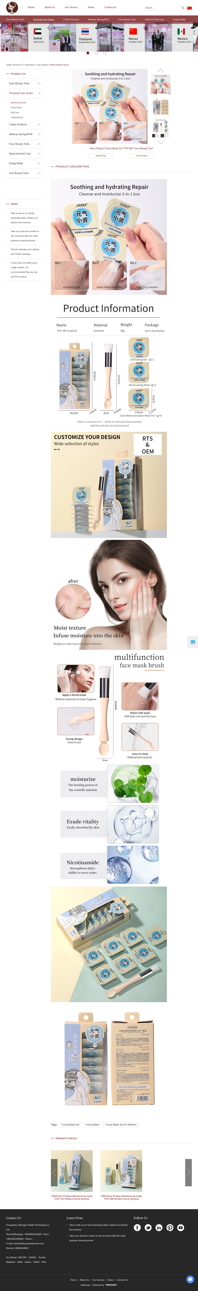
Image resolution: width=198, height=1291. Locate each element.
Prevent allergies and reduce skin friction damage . (25, 251)
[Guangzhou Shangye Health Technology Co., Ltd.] (12, 13)
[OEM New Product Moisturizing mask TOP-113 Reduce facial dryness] (72, 1171)
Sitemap (86, 1285)
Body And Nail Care (154, 19)
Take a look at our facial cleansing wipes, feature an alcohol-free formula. (24, 218)
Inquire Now (101, 156)
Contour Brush (17, 117)
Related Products (66, 1138)
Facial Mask (92, 1124)
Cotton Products (71, 19)
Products (18, 65)
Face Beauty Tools (127, 19)
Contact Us (110, 7)
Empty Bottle (179, 19)
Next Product (142, 156)
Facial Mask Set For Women (121, 1124)
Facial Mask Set (70, 1124)
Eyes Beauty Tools (15, 19)
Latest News (75, 1218)
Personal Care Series (43, 19)
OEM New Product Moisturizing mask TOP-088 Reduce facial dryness (121, 1197)
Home (31, 7)
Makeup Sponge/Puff (98, 19)
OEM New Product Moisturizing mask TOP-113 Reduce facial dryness (71, 1197)
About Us (50, 7)
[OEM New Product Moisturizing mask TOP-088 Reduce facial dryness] (121, 1171)
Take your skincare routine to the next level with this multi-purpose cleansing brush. (25, 236)
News (91, 7)
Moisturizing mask (59, 65)
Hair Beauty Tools (23, 26)
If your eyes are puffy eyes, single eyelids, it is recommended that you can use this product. (24, 270)
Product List (18, 73)
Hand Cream (16, 108)
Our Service (71, 7)
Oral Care (15, 112)
